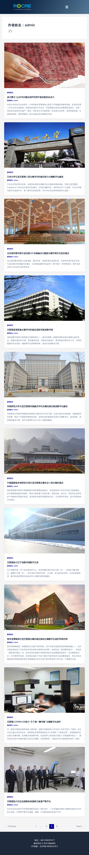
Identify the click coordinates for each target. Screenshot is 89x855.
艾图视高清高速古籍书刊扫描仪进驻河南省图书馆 (30, 329)
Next (80, 826)
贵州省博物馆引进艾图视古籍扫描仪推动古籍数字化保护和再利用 (37, 639)
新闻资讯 (10, 92)
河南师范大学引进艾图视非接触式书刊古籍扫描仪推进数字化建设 (37, 406)
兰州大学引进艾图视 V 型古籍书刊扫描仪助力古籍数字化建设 (35, 176)
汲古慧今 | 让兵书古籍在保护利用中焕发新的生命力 (30, 97)
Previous (10, 826)
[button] (66, 7)
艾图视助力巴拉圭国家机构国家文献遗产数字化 (29, 801)
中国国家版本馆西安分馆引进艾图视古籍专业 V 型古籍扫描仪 (35, 482)
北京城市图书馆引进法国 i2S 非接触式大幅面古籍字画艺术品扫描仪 (38, 253)
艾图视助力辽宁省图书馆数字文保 (22, 562)
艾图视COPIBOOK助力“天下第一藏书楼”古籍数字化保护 (34, 721)
